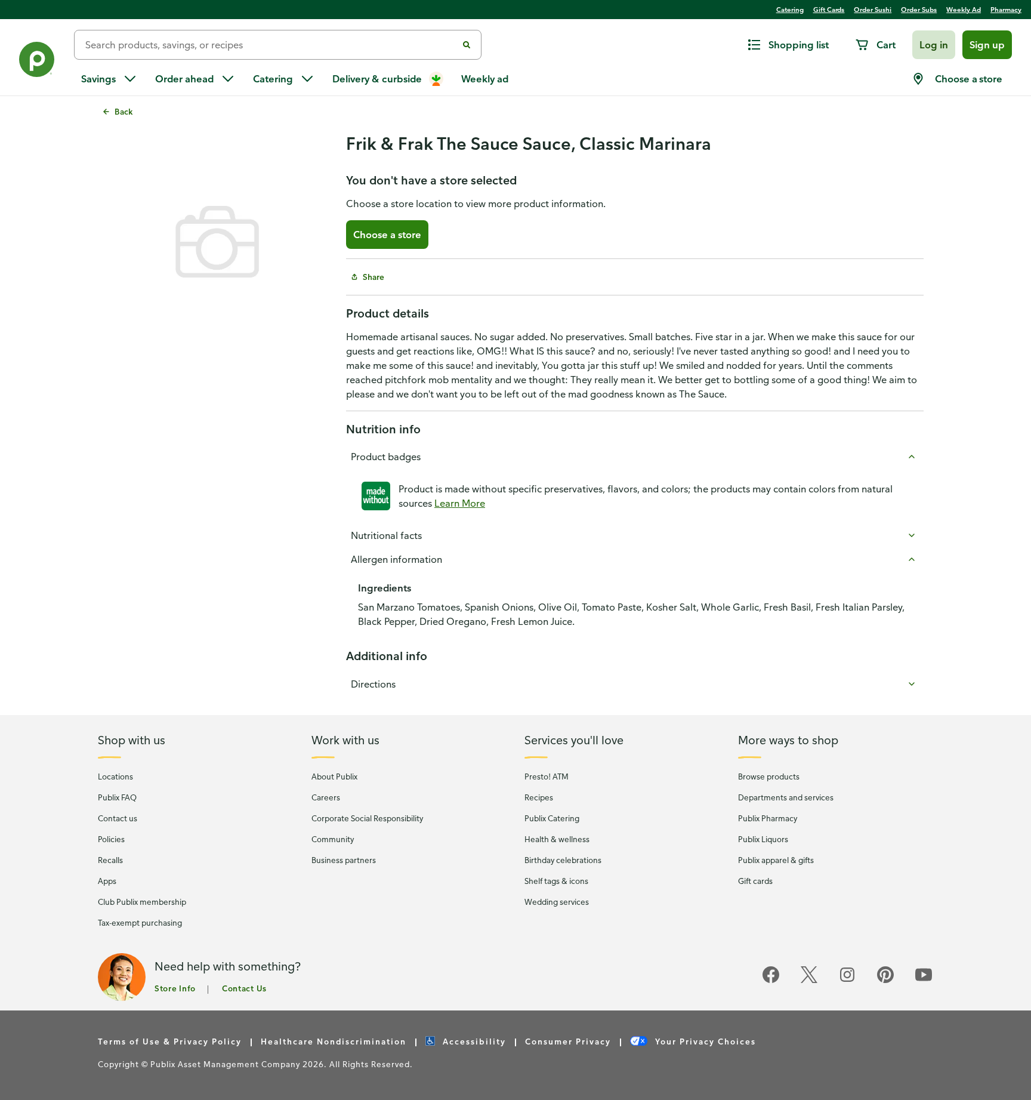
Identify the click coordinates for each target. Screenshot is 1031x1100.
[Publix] (37, 62)
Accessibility (473, 1041)
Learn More (459, 503)
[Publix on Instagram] (847, 981)
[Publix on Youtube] (923, 981)
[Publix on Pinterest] (885, 981)
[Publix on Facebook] (770, 981)
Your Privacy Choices (704, 1041)
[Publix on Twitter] (809, 981)
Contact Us (244, 988)
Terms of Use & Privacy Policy (170, 1041)
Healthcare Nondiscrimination (333, 1041)
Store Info (175, 988)
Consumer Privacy (568, 1041)
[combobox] (270, 44)
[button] (933, 44)
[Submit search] (466, 44)
